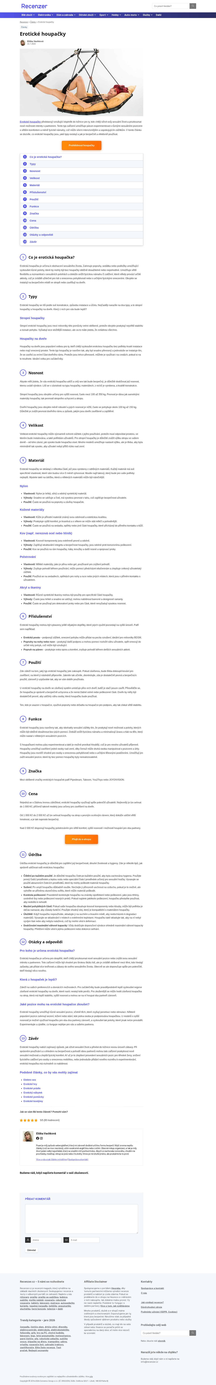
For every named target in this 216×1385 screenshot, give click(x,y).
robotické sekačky (49, 1338)
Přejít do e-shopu (81, 839)
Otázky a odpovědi (41, 234)
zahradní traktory (54, 1344)
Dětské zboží (86, 15)
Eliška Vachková (35, 41)
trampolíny (53, 1341)
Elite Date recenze (45, 1347)
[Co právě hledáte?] (193, 6)
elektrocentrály (28, 1330)
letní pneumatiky (45, 1335)
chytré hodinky (56, 1332)
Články (33, 22)
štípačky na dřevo (37, 1341)
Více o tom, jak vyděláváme (115, 1306)
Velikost (35, 178)
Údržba (34, 227)
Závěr (33, 241)
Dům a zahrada (65, 15)
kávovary (24, 1335)
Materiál (35, 185)
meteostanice (63, 1335)
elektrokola (44, 1330)
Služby (146, 15)
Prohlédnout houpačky (81, 145)
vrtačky (24, 1344)
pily (36, 1338)
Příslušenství (38, 192)
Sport (102, 15)
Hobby (115, 15)
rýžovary (24, 1297)
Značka (34, 213)
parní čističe (26, 1338)
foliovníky (25, 1332)
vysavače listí (36, 1344)
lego (33, 1335)
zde (91, 1376)
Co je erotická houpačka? (46, 156)
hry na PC (42, 1332)
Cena (33, 220)
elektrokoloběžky (60, 1330)
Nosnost (35, 171)
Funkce (34, 206)
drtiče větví (51, 1327)
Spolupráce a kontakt (78, 1159)
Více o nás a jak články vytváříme (51, 1159)
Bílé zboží (27, 15)
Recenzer (24, 22)
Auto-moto (130, 15)
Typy (33, 164)
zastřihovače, (27, 1347)
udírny (63, 1341)
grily (33, 1332)
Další (158, 15)
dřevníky (62, 1327)
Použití (34, 199)
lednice (63, 1297)
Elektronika (44, 15)
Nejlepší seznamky (38, 1350)
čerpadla (24, 1327)
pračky (33, 1297)
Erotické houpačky (30, 122)
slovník (161, 1341)
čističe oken (37, 1327)
